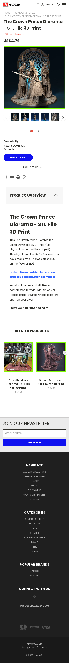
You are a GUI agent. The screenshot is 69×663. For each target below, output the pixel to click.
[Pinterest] (24, 177)
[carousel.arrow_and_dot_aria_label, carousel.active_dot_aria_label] (31, 131)
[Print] (18, 177)
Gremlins (34, 532)
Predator (34, 523)
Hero (34, 546)
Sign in (27, 494)
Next (62, 117)
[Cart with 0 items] (58, 4)
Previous (6, 117)
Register (41, 494)
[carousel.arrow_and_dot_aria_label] (37, 131)
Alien (34, 528)
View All (34, 575)
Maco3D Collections (35, 471)
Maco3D (34, 571)
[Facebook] (6, 177)
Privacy (34, 480)
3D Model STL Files (34, 519)
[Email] (12, 177)
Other (34, 551)
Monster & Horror (34, 537)
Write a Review (14, 34)
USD (48, 4)
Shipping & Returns (34, 476)
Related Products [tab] (32, 331)
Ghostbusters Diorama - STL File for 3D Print (18, 384)
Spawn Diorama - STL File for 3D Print (51, 382)
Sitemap (34, 499)
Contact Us (34, 490)
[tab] (34, 195)
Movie (34, 542)
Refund (34, 485)
